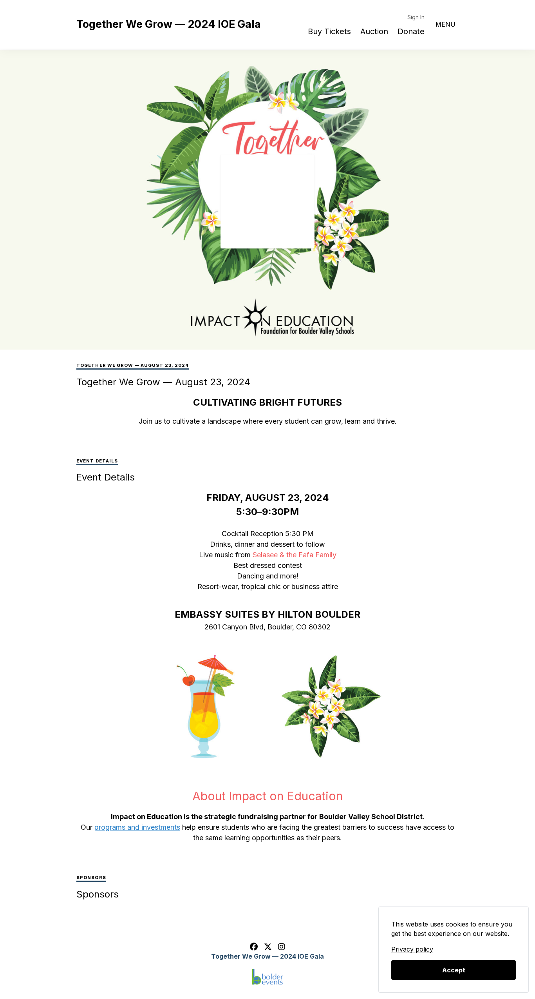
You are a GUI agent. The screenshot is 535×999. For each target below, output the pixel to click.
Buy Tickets (329, 31)
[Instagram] (281, 947)
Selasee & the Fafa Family (294, 555)
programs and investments (137, 827)
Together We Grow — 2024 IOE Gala (168, 24)
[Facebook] (254, 947)
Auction (374, 31)
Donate (411, 31)
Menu (445, 24)
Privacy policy (412, 949)
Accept (453, 970)
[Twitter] (268, 947)
